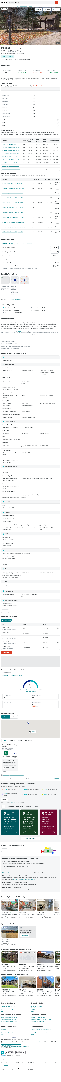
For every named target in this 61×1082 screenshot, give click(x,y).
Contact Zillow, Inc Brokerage (7, 1048)
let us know (6, 1065)
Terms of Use (43, 1057)
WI (17, 6)
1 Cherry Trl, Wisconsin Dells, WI (10, 166)
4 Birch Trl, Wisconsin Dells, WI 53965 (12, 183)
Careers (26, 1057)
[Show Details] (58, 92)
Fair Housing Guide (20, 1057)
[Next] (58, 908)
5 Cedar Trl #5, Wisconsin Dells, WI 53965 (13, 222)
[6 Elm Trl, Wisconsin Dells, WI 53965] (9, 982)
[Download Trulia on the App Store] (9, 1052)
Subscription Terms (51, 1057)
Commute (36, 806)
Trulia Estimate (8, 86)
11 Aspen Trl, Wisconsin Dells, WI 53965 (12, 198)
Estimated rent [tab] (20, 243)
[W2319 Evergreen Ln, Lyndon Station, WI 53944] (27, 957)
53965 (30, 6)
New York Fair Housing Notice (6, 1045)
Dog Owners (19, 806)
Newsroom (31, 1057)
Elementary (12, 740)
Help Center (30, 1069)
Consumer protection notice (23, 1046)
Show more (5, 652)
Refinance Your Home (7, 56)
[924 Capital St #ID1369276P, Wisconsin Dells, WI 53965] (9, 905)
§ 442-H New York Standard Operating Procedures (11, 1044)
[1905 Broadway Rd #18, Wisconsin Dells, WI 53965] (45, 905)
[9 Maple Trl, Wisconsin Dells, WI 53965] (9, 957)
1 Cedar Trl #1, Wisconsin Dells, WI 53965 (13, 217)
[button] (56, 2)
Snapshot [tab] (5, 675)
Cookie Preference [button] (16, 1059)
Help (56, 1057)
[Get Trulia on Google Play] (20, 1052)
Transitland (20, 1037)
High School (28, 740)
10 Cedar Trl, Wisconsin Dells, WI (11, 147)
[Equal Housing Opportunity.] (18, 1069)
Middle (20, 740)
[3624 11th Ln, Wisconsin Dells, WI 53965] (45, 957)
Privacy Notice (4, 1059)
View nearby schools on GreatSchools (13, 775)
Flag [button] (16, 832)
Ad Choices (10, 1059)
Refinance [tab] (29, 243)
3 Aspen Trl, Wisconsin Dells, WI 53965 (12, 193)
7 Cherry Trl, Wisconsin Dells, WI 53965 (12, 202)
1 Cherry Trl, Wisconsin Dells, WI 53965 (12, 207)
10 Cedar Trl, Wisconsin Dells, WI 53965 (12, 232)
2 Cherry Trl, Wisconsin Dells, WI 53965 (12, 212)
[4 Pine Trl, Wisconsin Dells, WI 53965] (27, 982)
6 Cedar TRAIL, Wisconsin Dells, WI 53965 (13, 227)
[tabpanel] (30, 257)
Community (10, 806)
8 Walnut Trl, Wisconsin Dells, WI (11, 150)
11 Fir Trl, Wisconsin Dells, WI (9, 163)
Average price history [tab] (16, 675)
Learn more (57, 778)
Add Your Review (30, 838)
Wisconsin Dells (23, 6)
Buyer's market (30, 690)
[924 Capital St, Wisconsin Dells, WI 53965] (27, 905)
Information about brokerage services (11, 1046)
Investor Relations (37, 1057)
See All (5, 799)
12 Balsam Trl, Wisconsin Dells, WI (11, 169)
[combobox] (32, 2)
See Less (5, 611)
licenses (41, 1041)
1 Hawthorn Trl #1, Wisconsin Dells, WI (12, 160)
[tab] (6, 620)
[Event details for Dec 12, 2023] (58, 628)
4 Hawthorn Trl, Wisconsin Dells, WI (11, 153)
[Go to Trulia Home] (4, 2)
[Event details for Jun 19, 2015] (58, 642)
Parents (28, 806)
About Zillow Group (12, 1057)
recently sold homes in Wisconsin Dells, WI (24, 879)
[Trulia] (2, 1052)
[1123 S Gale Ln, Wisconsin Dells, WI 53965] (9, 932)
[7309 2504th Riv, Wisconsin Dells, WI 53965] (45, 982)
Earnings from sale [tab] (7, 243)
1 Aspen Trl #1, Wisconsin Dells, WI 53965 (13, 188)
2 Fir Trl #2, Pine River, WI (9, 144)
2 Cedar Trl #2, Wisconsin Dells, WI (11, 156)
